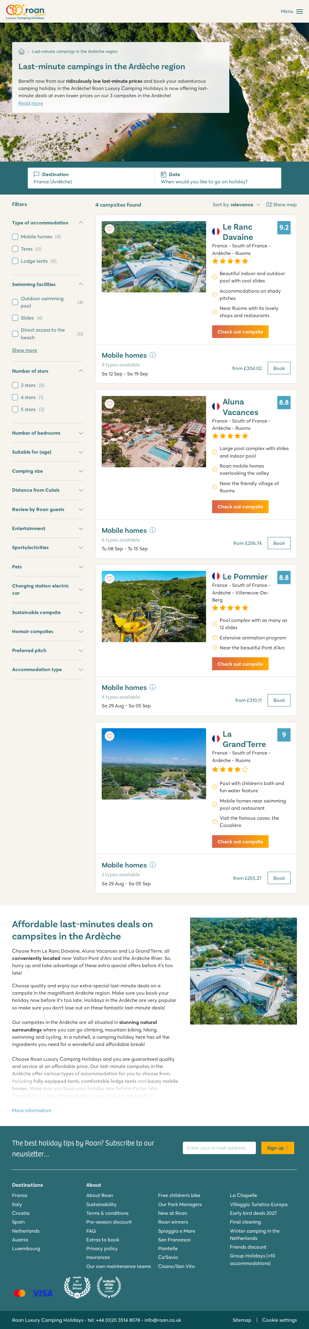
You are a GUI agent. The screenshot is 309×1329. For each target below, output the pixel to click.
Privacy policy (102, 1248)
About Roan (99, 1195)
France (19, 1195)
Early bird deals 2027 (253, 1213)
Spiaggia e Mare (176, 1231)
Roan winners (173, 1222)
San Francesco (174, 1240)
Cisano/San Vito (176, 1266)
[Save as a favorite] (109, 229)
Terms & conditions (107, 1213)
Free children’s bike (179, 1195)
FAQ (91, 1231)
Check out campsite (240, 332)
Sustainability (101, 1204)
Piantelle (168, 1248)
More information (31, 1110)
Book (279, 368)
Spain (18, 1222)
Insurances (98, 1257)
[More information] (153, 355)
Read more (30, 103)
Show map (285, 204)
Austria (20, 1240)
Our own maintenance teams (118, 1266)
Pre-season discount (109, 1222)
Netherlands (26, 1231)
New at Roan (172, 1213)
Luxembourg (26, 1248)
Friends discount (248, 1247)
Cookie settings (279, 1320)
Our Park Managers (180, 1204)
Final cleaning (245, 1222)
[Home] (21, 51)
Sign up (275, 1148)
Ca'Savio (168, 1257)
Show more (24, 350)
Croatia (21, 1213)
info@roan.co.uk (163, 1320)
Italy (17, 1204)
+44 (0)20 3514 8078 (118, 1320)
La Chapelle (243, 1195)
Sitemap (242, 1320)
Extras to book (102, 1240)
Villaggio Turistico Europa (259, 1204)
